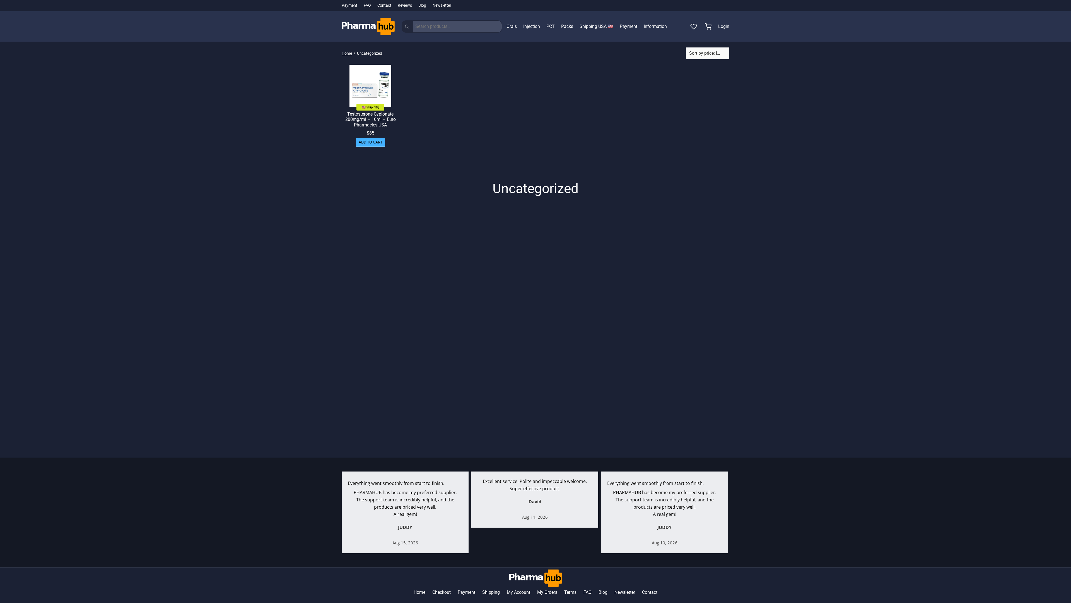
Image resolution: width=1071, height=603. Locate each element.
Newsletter (442, 5)
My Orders (547, 592)
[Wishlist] (694, 26)
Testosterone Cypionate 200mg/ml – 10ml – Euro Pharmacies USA (370, 119)
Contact (384, 5)
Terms (570, 592)
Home (347, 53)
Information (655, 26)
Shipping (491, 592)
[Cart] (708, 26)
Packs (567, 26)
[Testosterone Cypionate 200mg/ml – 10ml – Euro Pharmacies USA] (370, 86)
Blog (422, 5)
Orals (511, 26)
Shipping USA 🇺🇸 (596, 26)
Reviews (405, 5)
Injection (531, 26)
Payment (349, 5)
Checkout (441, 592)
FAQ (367, 5)
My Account (518, 592)
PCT (550, 26)
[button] (370, 142)
